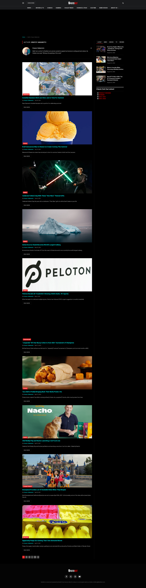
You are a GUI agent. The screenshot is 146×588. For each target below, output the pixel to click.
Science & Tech (82, 8)
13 (35, 557)
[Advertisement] (73, 23)
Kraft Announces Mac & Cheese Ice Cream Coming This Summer (44, 147)
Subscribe (31, 3)
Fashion (26, 94)
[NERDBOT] (73, 3)
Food (25, 143)
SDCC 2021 (102, 97)
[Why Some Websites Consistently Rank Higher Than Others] (101, 59)
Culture (93, 8)
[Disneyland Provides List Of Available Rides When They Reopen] (57, 470)
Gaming (58, 8)
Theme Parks (27, 486)
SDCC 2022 (102, 98)
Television (26, 339)
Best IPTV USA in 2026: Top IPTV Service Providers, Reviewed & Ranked (114, 78)
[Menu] (23, 3)
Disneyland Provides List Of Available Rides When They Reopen (44, 490)
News (29, 8)
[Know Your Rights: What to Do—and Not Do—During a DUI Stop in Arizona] (101, 49)
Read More (27, 107)
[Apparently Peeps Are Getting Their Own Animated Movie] (57, 521)
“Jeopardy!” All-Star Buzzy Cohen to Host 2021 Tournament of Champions (48, 343)
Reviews (122, 42)
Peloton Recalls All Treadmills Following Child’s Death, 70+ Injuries (45, 294)
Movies (25, 537)
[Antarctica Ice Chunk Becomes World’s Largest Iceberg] (57, 225)
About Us (114, 8)
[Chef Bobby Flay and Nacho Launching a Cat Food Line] (57, 421)
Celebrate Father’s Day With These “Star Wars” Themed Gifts (43, 196)
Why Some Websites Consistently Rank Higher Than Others (114, 59)
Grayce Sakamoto (38, 48)
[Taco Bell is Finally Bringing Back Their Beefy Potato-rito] (57, 372)
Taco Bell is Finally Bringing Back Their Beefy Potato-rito (42, 392)
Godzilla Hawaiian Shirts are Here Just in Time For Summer (43, 98)
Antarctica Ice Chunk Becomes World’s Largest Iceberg (41, 245)
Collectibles (68, 8)
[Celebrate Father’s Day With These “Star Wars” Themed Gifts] (57, 176)
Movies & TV (40, 8)
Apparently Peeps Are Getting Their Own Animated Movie (42, 540)
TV (116, 42)
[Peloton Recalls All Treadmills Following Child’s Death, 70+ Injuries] (57, 274)
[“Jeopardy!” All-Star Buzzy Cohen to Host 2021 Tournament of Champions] (57, 323)
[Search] (123, 3)
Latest (100, 42)
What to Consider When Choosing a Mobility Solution (115, 68)
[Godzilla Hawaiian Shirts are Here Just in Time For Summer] (57, 78)
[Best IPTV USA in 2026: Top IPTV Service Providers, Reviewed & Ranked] (101, 79)
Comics (49, 8)
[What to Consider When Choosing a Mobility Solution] (101, 70)
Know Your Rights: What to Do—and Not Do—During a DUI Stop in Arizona (115, 48)
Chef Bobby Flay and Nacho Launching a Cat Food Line (41, 441)
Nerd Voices (103, 8)
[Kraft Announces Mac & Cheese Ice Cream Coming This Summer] (57, 127)
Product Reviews (105, 93)
